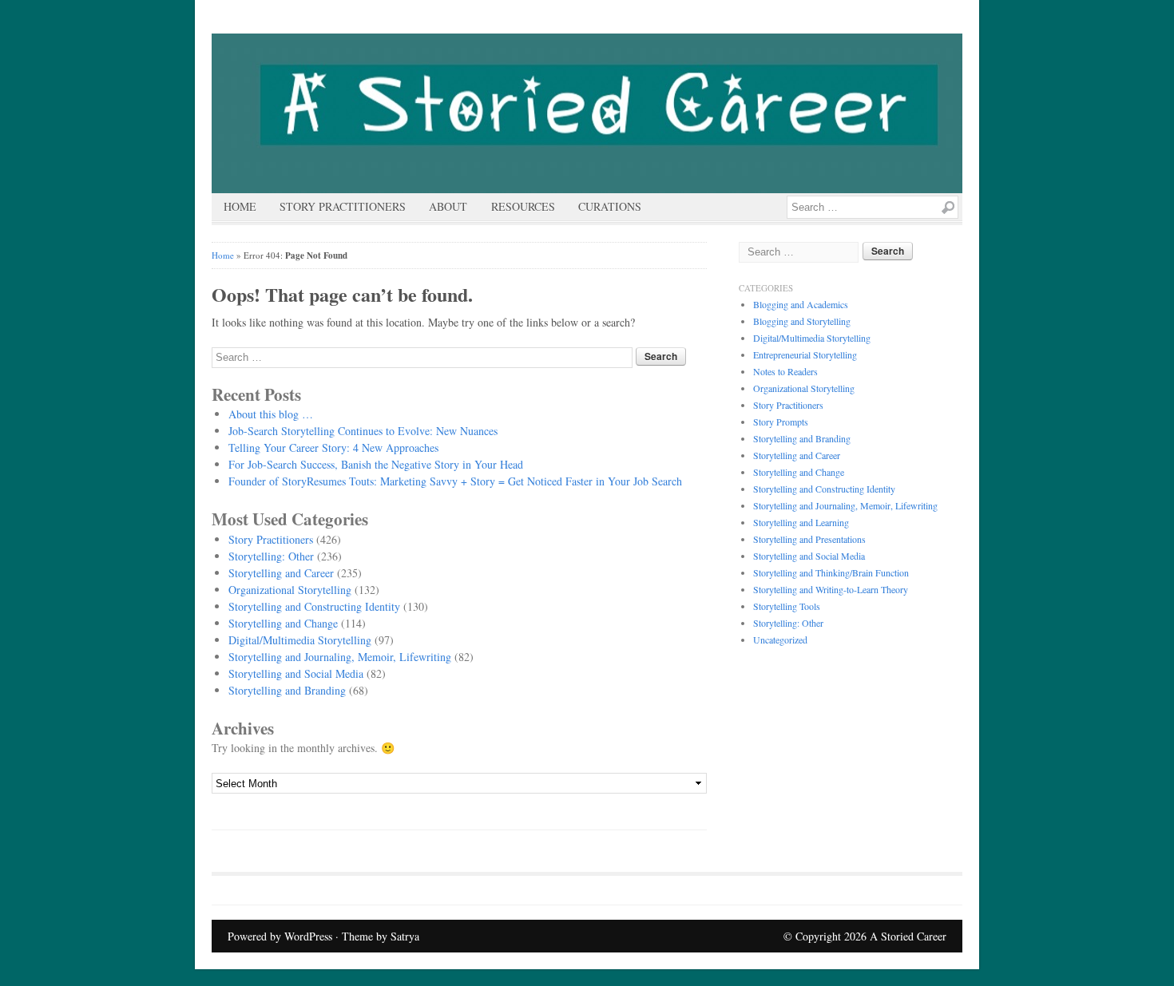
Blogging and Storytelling (802, 321)
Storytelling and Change (283, 623)
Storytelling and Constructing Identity (314, 606)
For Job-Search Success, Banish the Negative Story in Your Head (375, 464)
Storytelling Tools (786, 606)
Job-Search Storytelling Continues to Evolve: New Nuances (363, 430)
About (448, 206)
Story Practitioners (343, 206)
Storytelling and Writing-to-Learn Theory (830, 589)
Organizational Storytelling (289, 589)
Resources (523, 206)
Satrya (405, 936)
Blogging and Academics (800, 304)
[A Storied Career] (587, 113)
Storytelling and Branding (287, 690)
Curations (609, 206)
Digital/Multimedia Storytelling (299, 639)
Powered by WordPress (280, 936)
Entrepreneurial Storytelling (805, 354)
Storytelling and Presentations (809, 539)
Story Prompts (780, 421)
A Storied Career (908, 936)
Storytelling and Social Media (295, 673)
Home (240, 206)
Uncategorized (780, 639)
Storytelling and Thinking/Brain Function (831, 572)
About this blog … (270, 414)
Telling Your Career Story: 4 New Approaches (333, 447)
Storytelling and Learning (801, 522)
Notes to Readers (785, 371)
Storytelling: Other (271, 556)
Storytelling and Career (281, 572)
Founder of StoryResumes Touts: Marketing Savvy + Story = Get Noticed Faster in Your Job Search (455, 481)
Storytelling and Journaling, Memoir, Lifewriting (339, 656)
